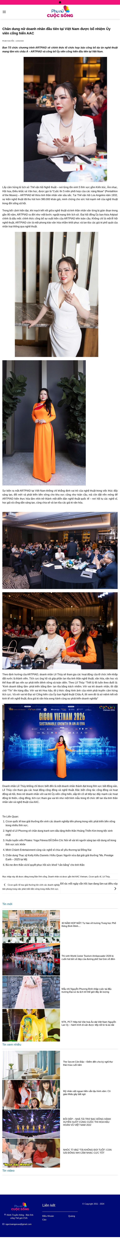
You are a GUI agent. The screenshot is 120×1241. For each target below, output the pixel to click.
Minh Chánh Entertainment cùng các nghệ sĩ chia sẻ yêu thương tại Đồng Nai (48, 850)
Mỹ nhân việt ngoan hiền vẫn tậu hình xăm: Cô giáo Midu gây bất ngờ (86, 1092)
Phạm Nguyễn (8, 41)
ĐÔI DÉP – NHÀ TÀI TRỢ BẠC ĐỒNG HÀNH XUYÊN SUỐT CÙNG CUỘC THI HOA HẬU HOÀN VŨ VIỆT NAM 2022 (87, 1122)
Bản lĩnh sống (40, 876)
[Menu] (4, 12)
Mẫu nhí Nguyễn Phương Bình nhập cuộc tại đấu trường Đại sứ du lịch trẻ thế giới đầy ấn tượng (86, 990)
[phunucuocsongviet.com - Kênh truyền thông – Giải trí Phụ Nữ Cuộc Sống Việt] (60, 11)
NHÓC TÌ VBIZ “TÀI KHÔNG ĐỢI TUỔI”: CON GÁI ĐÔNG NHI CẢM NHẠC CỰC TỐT (87, 1151)
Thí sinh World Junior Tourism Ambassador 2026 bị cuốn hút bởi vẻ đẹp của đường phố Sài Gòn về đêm (88, 957)
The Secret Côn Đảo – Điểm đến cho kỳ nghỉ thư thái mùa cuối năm (88, 1063)
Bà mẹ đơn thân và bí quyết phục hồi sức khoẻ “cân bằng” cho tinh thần (45, 865)
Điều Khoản (48, 1216)
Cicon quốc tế (95, 876)
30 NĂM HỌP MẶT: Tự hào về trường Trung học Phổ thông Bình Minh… (89, 924)
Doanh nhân (53, 876)
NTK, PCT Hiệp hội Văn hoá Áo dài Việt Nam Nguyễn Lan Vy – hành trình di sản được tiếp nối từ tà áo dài (89, 1023)
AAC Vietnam (81, 876)
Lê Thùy (106, 876)
